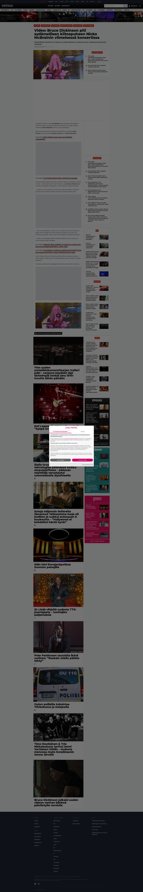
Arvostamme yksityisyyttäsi (60, 431)
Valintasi (83, 431)
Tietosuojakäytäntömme (87, 464)
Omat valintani (60, 460)
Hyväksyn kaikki (82, 460)
